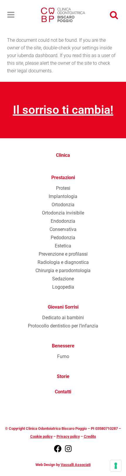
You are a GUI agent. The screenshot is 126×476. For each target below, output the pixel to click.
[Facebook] (57, 452)
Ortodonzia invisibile (63, 213)
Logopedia (63, 287)
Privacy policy (68, 436)
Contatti (63, 392)
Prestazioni (63, 177)
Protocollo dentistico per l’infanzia (63, 326)
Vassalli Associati (76, 464)
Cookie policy (41, 436)
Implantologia (63, 196)
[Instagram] (68, 452)
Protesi (63, 188)
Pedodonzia (63, 237)
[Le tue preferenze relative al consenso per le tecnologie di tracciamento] (115, 465)
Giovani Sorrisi (63, 307)
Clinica (63, 155)
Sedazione (63, 279)
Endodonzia (63, 221)
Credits (90, 436)
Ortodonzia (63, 204)
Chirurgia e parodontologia (63, 270)
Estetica (63, 246)
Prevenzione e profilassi (63, 254)
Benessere (63, 346)
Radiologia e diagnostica (63, 262)
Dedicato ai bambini (63, 317)
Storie (63, 376)
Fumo (63, 356)
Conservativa (63, 229)
